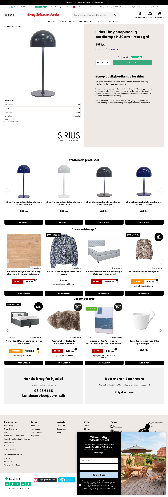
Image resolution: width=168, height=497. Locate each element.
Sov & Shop (8, 426)
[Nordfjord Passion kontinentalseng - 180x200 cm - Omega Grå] (104, 251)
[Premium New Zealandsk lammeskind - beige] (64, 320)
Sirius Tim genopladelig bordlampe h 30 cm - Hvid (64, 203)
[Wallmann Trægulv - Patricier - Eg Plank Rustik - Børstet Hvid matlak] (23, 251)
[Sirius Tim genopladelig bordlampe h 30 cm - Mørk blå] (23, 181)
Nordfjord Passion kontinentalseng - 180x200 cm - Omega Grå (104, 272)
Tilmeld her (99, 475)
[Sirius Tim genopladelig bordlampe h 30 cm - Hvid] (64, 181)
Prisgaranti (35, 436)
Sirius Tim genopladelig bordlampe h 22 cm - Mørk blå (144, 203)
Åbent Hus (61, 426)
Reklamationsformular (13, 455)
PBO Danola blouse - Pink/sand (144, 271)
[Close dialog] (164, 434)
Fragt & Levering (10, 429)
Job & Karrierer (36, 432)
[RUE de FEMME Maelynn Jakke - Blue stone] (64, 251)
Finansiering (9, 442)
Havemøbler (113, 22)
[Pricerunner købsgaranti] (45, 480)
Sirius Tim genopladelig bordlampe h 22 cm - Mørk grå (104, 203)
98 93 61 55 (43, 390)
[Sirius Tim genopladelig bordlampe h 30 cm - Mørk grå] (43, 66)
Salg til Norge (9, 462)
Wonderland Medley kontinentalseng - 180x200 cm (24, 342)
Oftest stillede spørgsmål (14, 436)
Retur (6, 432)
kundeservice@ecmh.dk (43, 395)
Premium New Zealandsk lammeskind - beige (64, 342)
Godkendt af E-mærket (23, 7)
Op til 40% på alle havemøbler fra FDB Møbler (84, 2)
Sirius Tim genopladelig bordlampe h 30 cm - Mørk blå (24, 203)
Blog (59, 432)
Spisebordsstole (85, 22)
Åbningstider (36, 429)
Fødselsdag (61, 429)
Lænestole (100, 22)
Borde (71, 22)
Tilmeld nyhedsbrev (12, 465)
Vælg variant (24, 293)
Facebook (117, 427)
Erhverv (7, 458)
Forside (7, 26)
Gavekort (87, 426)
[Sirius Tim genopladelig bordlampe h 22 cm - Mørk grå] (104, 181)
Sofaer (63, 22)
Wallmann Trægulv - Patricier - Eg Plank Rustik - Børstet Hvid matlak (24, 272)
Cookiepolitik (9, 446)
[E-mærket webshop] (66, 480)
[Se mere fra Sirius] (69, 137)
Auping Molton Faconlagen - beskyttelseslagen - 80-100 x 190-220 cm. (104, 343)
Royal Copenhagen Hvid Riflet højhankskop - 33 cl (144, 342)
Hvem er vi (35, 426)
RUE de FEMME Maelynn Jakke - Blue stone (64, 272)
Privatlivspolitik (10, 449)
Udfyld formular (124, 392)
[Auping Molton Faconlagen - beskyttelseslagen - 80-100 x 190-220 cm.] (104, 320)
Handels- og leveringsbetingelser (17, 439)
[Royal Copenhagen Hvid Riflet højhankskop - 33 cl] (144, 320)
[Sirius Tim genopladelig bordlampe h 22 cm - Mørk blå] (144, 181)
